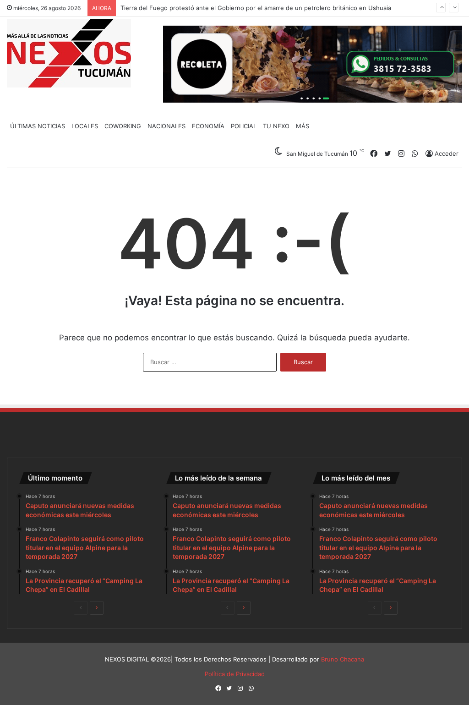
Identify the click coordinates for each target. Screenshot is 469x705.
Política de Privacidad (235, 674)
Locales (84, 126)
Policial (243, 126)
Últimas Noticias (37, 126)
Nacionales (166, 126)
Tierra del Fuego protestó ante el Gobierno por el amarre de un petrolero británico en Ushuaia (255, 7)
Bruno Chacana (342, 659)
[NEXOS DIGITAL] (69, 53)
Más (302, 126)
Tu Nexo (276, 126)
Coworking (122, 126)
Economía (208, 126)
